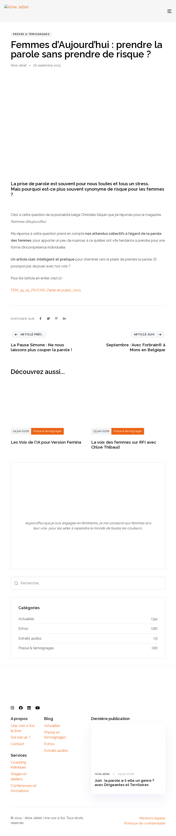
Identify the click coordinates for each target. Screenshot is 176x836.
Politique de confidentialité (144, 823)
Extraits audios (30, 638)
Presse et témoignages (55, 735)
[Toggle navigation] (144, 11)
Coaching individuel (18, 765)
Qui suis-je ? (20, 737)
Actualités (26, 619)
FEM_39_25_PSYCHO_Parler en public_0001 (46, 290)
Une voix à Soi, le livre (23, 728)
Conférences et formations (23, 788)
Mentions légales (152, 818)
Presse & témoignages (31, 34)
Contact (17, 744)
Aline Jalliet (18, 65)
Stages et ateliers (19, 776)
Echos (23, 629)
